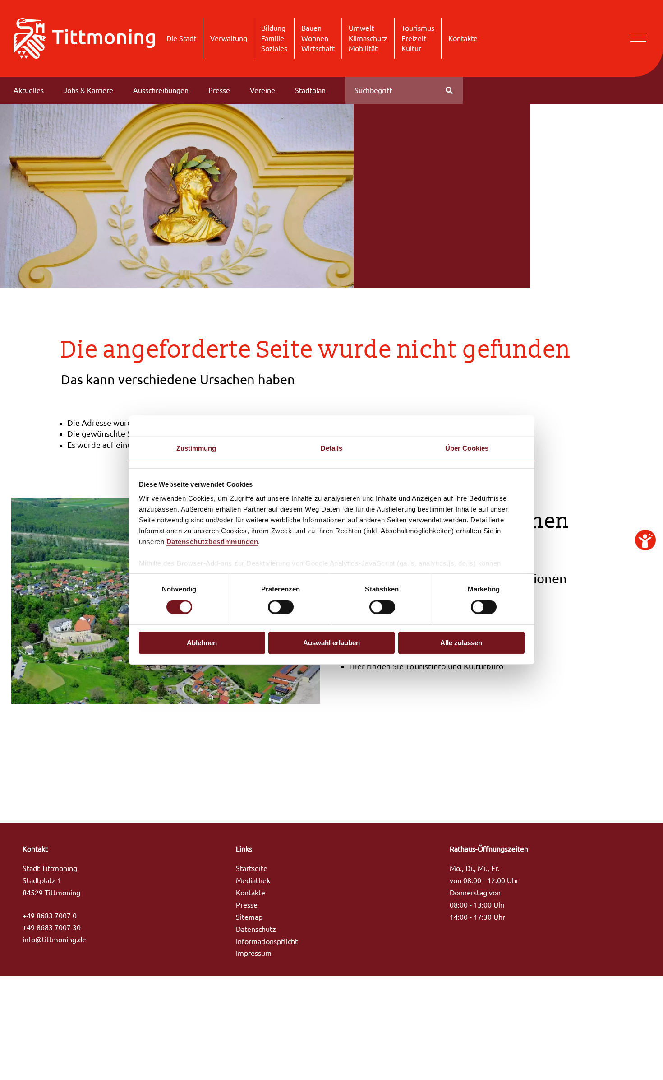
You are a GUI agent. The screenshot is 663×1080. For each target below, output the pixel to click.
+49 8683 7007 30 (52, 927)
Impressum (254, 953)
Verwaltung (228, 38)
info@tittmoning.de (54, 940)
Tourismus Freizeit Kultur (417, 38)
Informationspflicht (267, 941)
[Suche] (449, 90)
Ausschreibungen (161, 90)
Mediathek (253, 880)
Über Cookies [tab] (466, 448)
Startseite (251, 868)
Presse (219, 90)
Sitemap (249, 917)
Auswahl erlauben (331, 643)
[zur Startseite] (84, 37)
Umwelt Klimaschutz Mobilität (368, 38)
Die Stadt (181, 38)
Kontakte (463, 38)
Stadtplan (310, 90)
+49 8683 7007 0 (50, 916)
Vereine (262, 90)
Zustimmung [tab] (196, 448)
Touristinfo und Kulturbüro (454, 666)
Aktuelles (29, 90)
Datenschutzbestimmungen (212, 541)
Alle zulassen (461, 643)
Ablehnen (202, 643)
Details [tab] (332, 448)
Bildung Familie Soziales (274, 38)
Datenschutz (256, 929)
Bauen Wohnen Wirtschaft (318, 38)
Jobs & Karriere (88, 90)
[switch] (281, 607)
